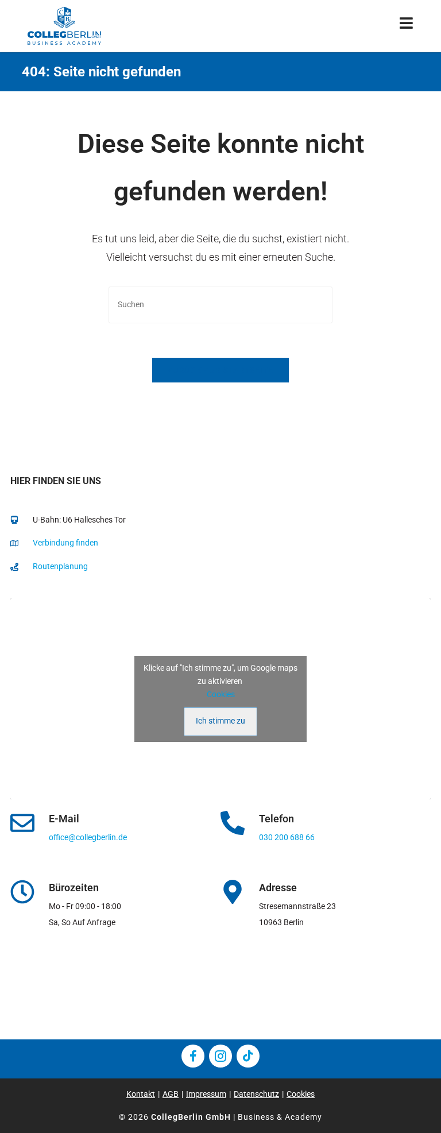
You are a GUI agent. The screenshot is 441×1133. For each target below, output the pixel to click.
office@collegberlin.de (88, 837)
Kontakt (140, 1094)
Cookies (221, 694)
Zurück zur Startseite (220, 370)
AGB (171, 1094)
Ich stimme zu (220, 720)
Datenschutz (256, 1094)
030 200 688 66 (287, 837)
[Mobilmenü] (406, 25)
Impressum (206, 1094)
